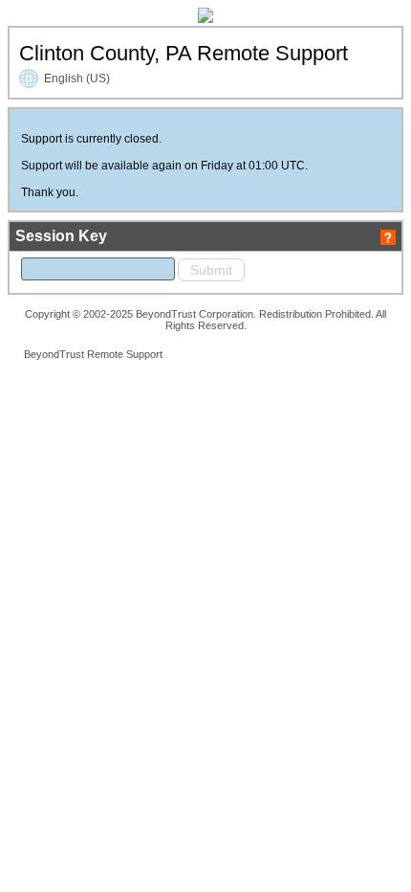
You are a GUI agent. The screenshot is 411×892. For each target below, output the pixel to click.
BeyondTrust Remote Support (93, 354)
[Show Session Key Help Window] (388, 236)
